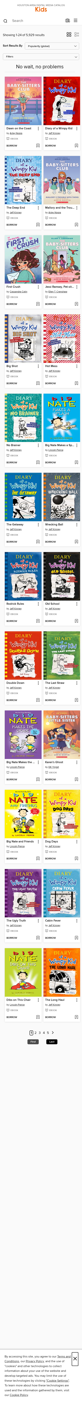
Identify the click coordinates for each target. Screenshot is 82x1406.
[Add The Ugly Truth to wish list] (37, 938)
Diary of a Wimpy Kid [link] (58, 128)
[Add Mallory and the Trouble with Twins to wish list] (76, 225)
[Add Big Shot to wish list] (37, 383)
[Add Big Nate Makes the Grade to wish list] (37, 779)
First (33, 1042)
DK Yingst (53, 767)
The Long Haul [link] (54, 1000)
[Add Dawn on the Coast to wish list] (37, 145)
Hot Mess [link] (51, 366)
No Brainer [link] (13, 445)
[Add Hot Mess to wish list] (76, 383)
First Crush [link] (13, 287)
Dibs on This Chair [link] (18, 1000)
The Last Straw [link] (54, 683)
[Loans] (67, 21)
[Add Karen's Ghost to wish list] (76, 779)
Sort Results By (13, 46)
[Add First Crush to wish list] (37, 304)
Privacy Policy (35, 1361)
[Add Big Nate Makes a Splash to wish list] (76, 462)
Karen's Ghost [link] (54, 762)
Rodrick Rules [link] (15, 604)
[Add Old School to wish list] (76, 621)
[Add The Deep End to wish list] (37, 225)
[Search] (5, 21)
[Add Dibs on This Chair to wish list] (37, 1017)
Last (51, 1042)
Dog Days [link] (51, 841)
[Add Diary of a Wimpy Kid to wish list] (76, 145)
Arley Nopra (16, 133)
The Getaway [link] (14, 524)
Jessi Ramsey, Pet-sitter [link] (60, 287)
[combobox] (33, 20)
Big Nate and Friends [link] (20, 841)
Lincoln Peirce (55, 450)
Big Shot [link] (12, 366)
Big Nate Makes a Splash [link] (60, 445)
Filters (9, 56)
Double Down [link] (15, 683)
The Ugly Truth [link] (16, 920)
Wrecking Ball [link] (54, 524)
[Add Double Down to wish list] (37, 700)
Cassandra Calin (18, 291)
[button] (69, 36)
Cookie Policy (19, 1395)
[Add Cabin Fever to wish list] (76, 938)
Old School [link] (52, 604)
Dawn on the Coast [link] (18, 128)
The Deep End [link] (15, 208)
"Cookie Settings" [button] (57, 1381)
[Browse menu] (75, 20)
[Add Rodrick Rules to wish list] (37, 621)
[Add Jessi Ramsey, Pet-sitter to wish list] (76, 304)
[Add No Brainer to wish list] (37, 462)
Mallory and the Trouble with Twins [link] (60, 208)
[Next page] (52, 1033)
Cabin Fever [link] (53, 920)
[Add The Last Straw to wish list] (76, 700)
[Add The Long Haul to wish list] (76, 1017)
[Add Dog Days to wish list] (76, 858)
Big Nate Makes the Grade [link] (21, 762)
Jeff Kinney (54, 133)
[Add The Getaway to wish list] (37, 542)
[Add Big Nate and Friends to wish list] (37, 858)
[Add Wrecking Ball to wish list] (76, 542)
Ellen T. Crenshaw (57, 291)
